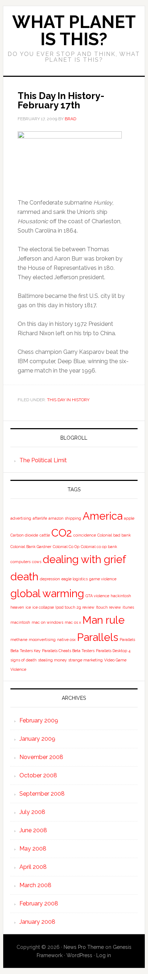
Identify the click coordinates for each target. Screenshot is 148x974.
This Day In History (68, 399)
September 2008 (42, 793)
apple (129, 518)
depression (50, 579)
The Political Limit (43, 460)
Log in (103, 955)
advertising (20, 518)
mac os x (73, 622)
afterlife (40, 518)
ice (28, 607)
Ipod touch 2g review (74, 607)
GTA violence (97, 596)
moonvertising (42, 639)
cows (36, 561)
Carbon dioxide (24, 535)
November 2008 (41, 757)
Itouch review (108, 607)
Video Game (115, 660)
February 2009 (38, 720)
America (102, 516)
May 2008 (32, 848)
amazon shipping (64, 518)
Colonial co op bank (99, 546)
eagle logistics (74, 579)
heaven (17, 607)
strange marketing (85, 660)
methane (18, 639)
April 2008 (33, 866)
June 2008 (33, 830)
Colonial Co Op (66, 546)
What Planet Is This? (74, 30)
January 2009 (37, 738)
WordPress (79, 955)
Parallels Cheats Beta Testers (68, 650)
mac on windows (47, 622)
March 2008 (35, 885)
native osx (66, 639)
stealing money (52, 660)
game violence (102, 579)
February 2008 (38, 903)
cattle (45, 535)
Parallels (97, 637)
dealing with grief (84, 559)
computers (20, 561)
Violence (18, 669)
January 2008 (37, 921)
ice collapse (43, 607)
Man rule (103, 620)
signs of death (23, 660)
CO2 (61, 532)
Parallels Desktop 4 (113, 650)
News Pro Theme (84, 947)
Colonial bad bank (114, 535)
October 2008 (38, 775)
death (24, 576)
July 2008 (32, 812)
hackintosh (121, 596)
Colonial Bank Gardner (30, 546)
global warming (47, 593)
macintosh (20, 622)
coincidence (84, 535)
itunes (128, 607)
